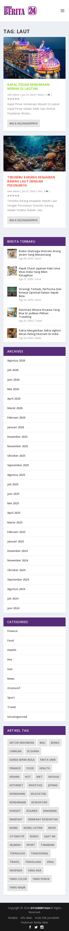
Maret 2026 (14, 408)
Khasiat (15, 811)
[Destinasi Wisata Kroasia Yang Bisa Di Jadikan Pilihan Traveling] (12, 312)
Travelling (33, 862)
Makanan (50, 811)
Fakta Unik (48, 759)
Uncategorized (17, 717)
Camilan (15, 751)
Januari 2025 (15, 541)
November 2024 (17, 560)
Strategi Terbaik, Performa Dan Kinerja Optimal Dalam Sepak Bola (40, 292)
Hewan (14, 777)
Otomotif (13, 688)
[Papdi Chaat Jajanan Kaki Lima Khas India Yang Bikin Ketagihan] (12, 271)
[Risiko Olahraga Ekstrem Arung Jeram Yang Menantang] (12, 254)
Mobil (14, 828)
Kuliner (32, 811)
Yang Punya (41, 879)
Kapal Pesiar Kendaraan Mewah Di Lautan (28, 86)
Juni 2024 (13, 608)
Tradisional (39, 853)
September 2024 (18, 579)
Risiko (34, 836)
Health (11, 650)
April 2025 (13, 513)
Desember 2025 (17, 437)
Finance (12, 631)
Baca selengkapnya (24, 123)
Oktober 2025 (16, 455)
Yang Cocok (18, 879)
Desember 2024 (17, 551)
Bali (42, 742)
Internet (16, 785)
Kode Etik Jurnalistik (47, 918)
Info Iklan (26, 918)
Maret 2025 (14, 522)
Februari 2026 (16, 417)
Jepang (53, 785)
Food (38, 279)
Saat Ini (49, 836)
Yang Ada (34, 870)
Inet (10, 669)
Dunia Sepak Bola (22, 759)
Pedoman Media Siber (34, 922)
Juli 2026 (12, 370)
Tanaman (47, 845)
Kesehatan (39, 802)
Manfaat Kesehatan (43, 819)
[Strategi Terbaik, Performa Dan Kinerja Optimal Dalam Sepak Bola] (12, 291)
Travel (38, 320)
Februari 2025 (16, 532)
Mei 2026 (13, 389)
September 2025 (18, 465)
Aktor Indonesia (22, 742)
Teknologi (17, 853)
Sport (38, 258)
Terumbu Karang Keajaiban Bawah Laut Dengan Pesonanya (31, 181)
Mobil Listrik (33, 828)
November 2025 (17, 446)
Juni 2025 (13, 494)
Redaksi (13, 918)
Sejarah (15, 845)
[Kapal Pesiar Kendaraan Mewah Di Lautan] (34, 58)
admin (16, 94)
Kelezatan (38, 794)
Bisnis (55, 742)
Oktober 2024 (16, 570)
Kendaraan (18, 802)
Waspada (16, 870)
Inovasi (53, 777)
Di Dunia (33, 751)
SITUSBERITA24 (40, 908)
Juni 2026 (13, 379)
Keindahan (17, 794)
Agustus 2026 (16, 360)
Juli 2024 (12, 598)
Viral (50, 862)
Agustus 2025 (16, 475)
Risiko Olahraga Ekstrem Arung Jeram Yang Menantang (40, 252)
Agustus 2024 (16, 589)
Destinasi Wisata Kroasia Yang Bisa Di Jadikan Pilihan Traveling (39, 313)
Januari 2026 (15, 427)
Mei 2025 (13, 503)
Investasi (35, 785)
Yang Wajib (17, 887)
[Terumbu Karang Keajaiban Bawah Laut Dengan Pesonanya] (34, 153)
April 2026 (13, 398)
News (41, 94)
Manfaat (16, 819)
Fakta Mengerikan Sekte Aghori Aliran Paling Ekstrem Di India (40, 332)
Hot (40, 191)
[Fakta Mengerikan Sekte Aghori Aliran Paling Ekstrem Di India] (12, 333)
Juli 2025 (12, 484)
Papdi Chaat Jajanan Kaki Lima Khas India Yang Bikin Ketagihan (39, 271)
